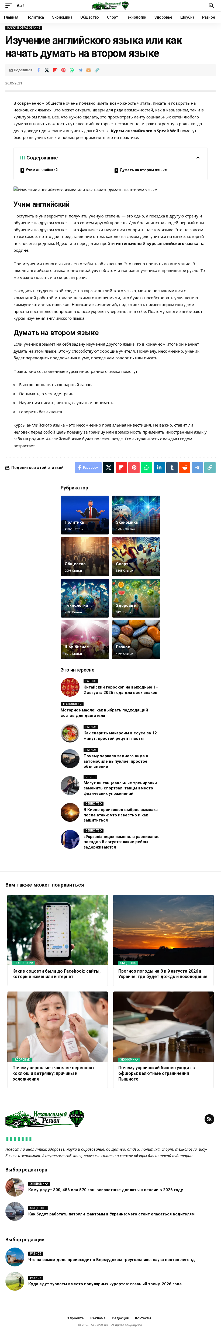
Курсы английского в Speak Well (145, 130)
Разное (123, 647)
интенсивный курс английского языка (157, 243)
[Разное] (136, 639)
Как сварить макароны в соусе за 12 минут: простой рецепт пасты (120, 736)
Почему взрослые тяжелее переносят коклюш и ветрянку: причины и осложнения (53, 1073)
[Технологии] (85, 598)
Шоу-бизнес (77, 647)
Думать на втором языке (143, 170)
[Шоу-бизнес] (85, 639)
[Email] (88, 70)
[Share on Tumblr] (172, 467)
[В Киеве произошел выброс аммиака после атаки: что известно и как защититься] (70, 812)
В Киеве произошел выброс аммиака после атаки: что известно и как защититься (121, 815)
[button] (10, 5)
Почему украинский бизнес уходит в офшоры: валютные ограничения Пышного (156, 1073)
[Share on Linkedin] (159, 467)
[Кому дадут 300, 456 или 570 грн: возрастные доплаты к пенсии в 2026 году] (14, 1187)
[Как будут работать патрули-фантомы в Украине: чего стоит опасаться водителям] (14, 1211)
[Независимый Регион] (110, 5)
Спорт (122, 563)
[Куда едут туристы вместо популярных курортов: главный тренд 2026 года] (14, 1281)
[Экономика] (136, 515)
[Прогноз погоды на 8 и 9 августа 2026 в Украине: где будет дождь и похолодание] (163, 930)
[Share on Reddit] (184, 467)
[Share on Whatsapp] (71, 70)
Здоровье (126, 605)
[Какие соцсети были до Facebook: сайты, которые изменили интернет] (57, 930)
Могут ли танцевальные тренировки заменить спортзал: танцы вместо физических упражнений (120, 788)
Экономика (127, 522)
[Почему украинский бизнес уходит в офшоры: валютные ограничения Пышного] (163, 1027)
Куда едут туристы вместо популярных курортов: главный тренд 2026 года (105, 1284)
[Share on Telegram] (80, 70)
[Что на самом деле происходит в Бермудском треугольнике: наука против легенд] (14, 1257)
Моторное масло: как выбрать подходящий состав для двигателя (104, 713)
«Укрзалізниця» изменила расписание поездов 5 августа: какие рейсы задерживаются (122, 842)
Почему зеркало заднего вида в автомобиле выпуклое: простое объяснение (116, 761)
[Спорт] (136, 556)
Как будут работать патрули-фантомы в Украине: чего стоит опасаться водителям (111, 1214)
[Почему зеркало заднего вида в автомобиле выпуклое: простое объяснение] (70, 758)
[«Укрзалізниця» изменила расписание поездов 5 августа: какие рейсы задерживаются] (70, 839)
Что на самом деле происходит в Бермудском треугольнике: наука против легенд (111, 1259)
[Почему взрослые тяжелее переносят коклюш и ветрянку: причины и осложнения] (57, 1027)
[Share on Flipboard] (55, 70)
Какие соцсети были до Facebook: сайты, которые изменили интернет (56, 974)
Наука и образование (23, 27)
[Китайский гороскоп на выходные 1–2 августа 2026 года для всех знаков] (70, 687)
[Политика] (85, 515)
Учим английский (42, 170)
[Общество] (85, 556)
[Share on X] (46, 70)
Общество (75, 563)
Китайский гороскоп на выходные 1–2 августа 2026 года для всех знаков (121, 690)
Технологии (76, 605)
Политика (74, 522)
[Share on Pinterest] (63, 70)
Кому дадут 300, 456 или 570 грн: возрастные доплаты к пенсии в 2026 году (105, 1189)
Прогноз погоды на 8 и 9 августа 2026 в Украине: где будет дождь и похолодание (163, 974)
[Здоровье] (136, 598)
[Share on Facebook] (38, 70)
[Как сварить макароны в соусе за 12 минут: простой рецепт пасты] (70, 733)
